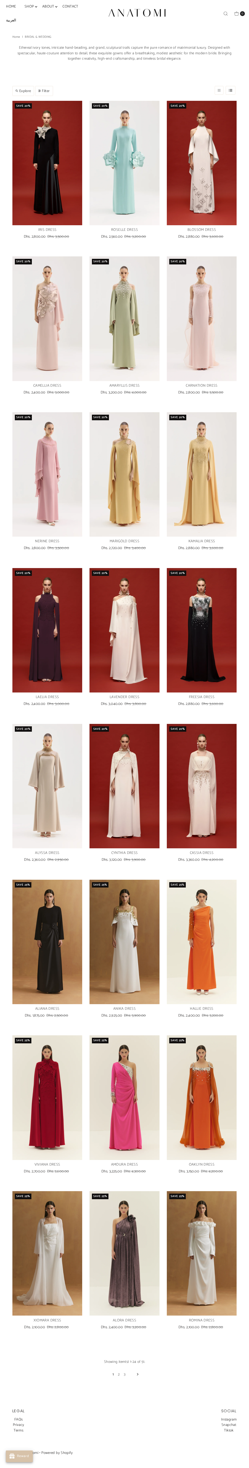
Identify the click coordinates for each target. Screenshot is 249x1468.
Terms (18, 1430)
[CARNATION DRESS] (202, 318)
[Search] (225, 14)
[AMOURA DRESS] (124, 1097)
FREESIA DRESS (201, 697)
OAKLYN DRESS (202, 1164)
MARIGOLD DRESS (124, 541)
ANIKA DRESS (124, 1009)
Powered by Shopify (57, 1453)
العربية (11, 20)
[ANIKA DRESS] (124, 942)
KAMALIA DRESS (201, 541)
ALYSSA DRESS (47, 853)
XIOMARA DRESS (47, 1320)
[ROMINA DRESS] (202, 1253)
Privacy (18, 1425)
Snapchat (229, 1425)
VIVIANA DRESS (47, 1164)
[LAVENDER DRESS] (124, 630)
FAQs (18, 1419)
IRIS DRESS (47, 230)
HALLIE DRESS (201, 1009)
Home (16, 37)
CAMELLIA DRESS (47, 386)
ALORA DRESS (124, 1320)
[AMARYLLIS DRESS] (124, 318)
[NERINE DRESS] (47, 474)
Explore (25, 91)
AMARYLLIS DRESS (124, 386)
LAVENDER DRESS (124, 697)
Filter (46, 91)
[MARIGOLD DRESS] (124, 474)
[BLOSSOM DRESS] (202, 163)
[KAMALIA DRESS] (202, 474)
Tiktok (228, 1430)
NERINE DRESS (47, 541)
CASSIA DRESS (202, 853)
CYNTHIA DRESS (124, 853)
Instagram (229, 1419)
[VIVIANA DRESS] (47, 1097)
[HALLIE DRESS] (202, 942)
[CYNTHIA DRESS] (124, 786)
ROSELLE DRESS (124, 230)
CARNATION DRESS (202, 386)
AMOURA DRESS (124, 1164)
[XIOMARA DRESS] (47, 1253)
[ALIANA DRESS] (47, 942)
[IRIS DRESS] (47, 163)
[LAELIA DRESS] (47, 630)
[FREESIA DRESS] (202, 630)
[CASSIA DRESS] (202, 786)
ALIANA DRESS (47, 1009)
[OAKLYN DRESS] (202, 1097)
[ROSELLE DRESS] (124, 163)
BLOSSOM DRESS (201, 230)
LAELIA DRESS (47, 697)
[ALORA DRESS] (124, 1253)
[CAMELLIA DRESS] (47, 318)
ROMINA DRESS (202, 1320)
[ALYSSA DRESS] (47, 786)
